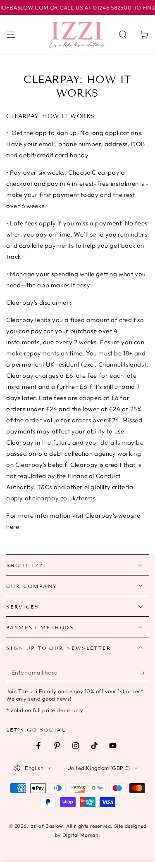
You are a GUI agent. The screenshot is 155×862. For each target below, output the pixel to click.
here (12, 526)
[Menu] (10, 35)
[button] (123, 35)
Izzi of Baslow (46, 826)
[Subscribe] (144, 673)
